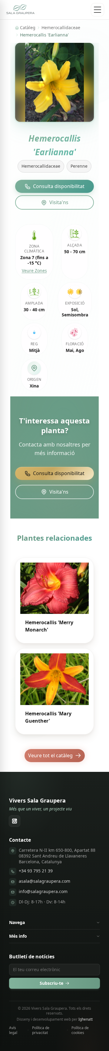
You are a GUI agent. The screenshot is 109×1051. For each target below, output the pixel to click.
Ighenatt (85, 1019)
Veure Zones (34, 270)
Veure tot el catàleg (50, 755)
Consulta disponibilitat (58, 186)
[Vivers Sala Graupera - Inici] (21, 9)
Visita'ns (58, 202)
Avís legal (13, 1030)
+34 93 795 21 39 (36, 871)
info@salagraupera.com (43, 891)
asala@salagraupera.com (44, 881)
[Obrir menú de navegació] (97, 9)
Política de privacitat (40, 1030)
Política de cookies (80, 1030)
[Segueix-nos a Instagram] (14, 821)
